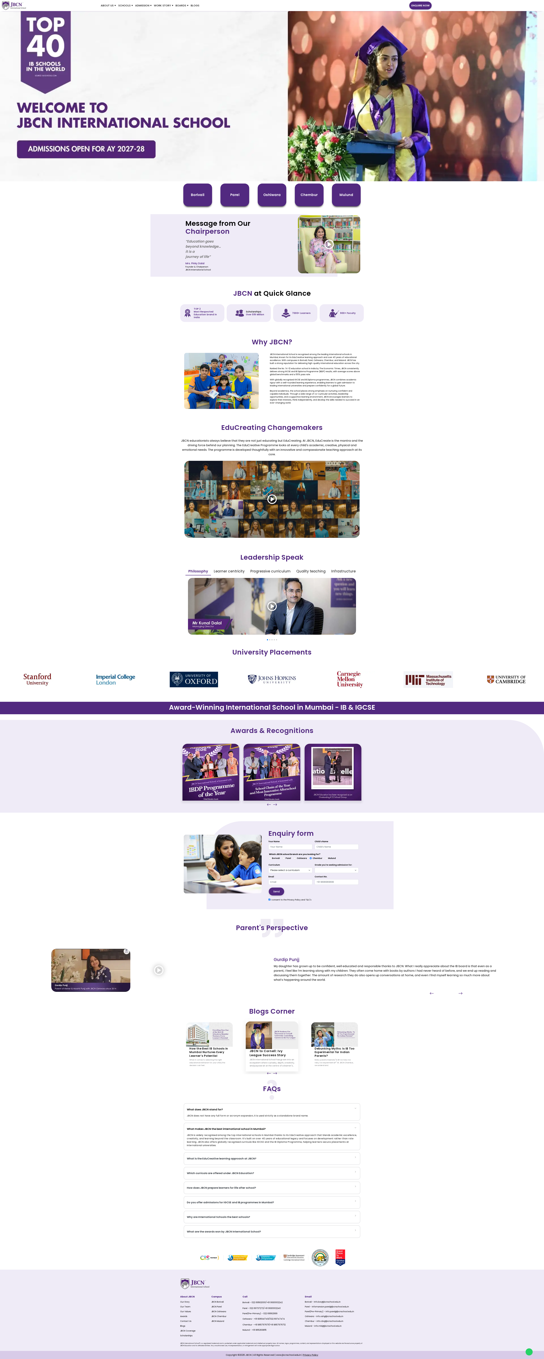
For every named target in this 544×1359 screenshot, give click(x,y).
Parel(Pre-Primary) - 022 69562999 (260, 1313)
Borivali (276, 858)
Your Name (274, 841)
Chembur (317, 858)
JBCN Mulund (217, 1321)
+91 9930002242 (275, 1302)
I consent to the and (290, 899)
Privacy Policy (294, 899)
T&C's (308, 899)
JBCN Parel (216, 1307)
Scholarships (186, 1336)
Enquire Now (420, 5)
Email (271, 876)
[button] (267, 639)
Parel (288, 858)
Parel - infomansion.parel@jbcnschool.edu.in (327, 1307)
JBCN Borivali (217, 1302)
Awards (183, 1316)
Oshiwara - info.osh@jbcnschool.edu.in (324, 1316)
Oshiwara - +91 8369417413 (256, 1319)
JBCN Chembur (218, 1316)
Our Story (185, 1302)
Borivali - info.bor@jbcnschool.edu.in (323, 1302)
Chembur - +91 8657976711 (256, 1325)
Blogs (182, 1326)
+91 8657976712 (278, 1325)
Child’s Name (321, 841)
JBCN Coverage (188, 1331)
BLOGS (195, 5)
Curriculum (274, 864)
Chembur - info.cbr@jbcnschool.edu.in (324, 1321)
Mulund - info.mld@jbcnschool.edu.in (323, 1326)
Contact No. (321, 876)
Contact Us (185, 1321)
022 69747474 (277, 1319)
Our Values (185, 1311)
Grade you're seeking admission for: (333, 864)
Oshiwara (302, 858)
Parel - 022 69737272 (253, 1308)
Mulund (332, 858)
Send (276, 891)
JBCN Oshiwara (218, 1311)
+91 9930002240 (272, 1308)
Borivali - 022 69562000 (254, 1302)
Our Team (185, 1307)
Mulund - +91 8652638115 (254, 1330)
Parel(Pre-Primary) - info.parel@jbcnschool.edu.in (329, 1311)
